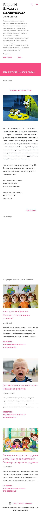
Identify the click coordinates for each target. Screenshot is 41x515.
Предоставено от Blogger (21, 503)
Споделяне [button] (31, 210)
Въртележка (7, 57)
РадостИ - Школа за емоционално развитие (14, 10)
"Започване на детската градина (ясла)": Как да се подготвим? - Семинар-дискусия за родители (20, 459)
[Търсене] (32, 4)
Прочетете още (9, 347)
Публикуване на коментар (14, 344)
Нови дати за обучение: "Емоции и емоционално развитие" (16, 315)
